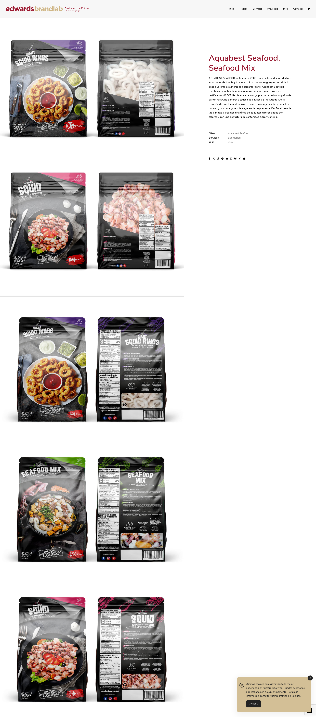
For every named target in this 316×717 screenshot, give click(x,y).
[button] (308, 9)
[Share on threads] (218, 159)
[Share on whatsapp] (231, 159)
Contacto (298, 8)
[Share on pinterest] (222, 159)
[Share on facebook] (209, 159)
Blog (285, 8)
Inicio (231, 8)
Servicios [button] (257, 8)
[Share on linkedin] (227, 159)
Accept (254, 703)
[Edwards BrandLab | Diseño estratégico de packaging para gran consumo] (47, 9)
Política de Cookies (289, 696)
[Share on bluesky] (235, 159)
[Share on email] (244, 159)
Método (244, 8)
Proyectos (272, 8)
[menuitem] (232, 9)
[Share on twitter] (214, 159)
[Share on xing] (239, 159)
